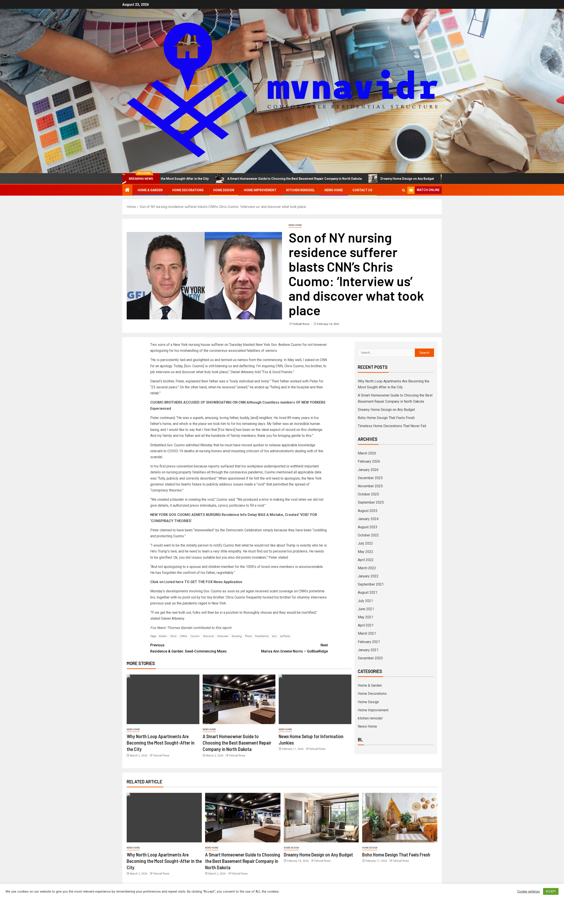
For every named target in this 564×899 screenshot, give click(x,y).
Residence (262, 636)
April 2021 (366, 625)
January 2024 (368, 519)
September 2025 (371, 502)
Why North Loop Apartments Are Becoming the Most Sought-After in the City (161, 742)
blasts (163, 636)
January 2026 (368, 470)
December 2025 (370, 478)
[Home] (127, 190)
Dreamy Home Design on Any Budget (358, 178)
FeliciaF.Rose (301, 324)
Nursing (237, 636)
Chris (173, 636)
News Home (334, 190)
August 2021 (367, 592)
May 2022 (365, 552)
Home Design (223, 190)
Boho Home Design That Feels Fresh (430, 178)
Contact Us (362, 190)
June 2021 (366, 609)
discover (208, 636)
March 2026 (367, 453)
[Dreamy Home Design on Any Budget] (321, 817)
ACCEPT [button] (551, 891)
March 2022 (367, 568)
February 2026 (369, 461)
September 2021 (371, 584)
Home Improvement (260, 190)
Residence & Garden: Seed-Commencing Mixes (188, 648)
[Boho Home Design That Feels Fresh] (399, 817)
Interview (222, 636)
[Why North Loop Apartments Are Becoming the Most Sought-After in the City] (163, 699)
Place (248, 636)
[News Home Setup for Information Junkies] (315, 699)
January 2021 (368, 650)
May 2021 (365, 617)
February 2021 (369, 642)
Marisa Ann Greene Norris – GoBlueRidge (294, 648)
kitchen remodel (300, 190)
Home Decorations (188, 190)
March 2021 (367, 633)
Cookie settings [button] (528, 891)
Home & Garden (150, 190)
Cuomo (195, 636)
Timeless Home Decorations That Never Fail (392, 426)
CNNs (183, 636)
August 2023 (367, 527)
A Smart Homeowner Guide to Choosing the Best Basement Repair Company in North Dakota (245, 178)
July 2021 (365, 601)
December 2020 (370, 658)
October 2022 (368, 535)
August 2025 (367, 511)
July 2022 (365, 543)
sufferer (285, 636)
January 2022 (368, 576)
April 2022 (366, 560)
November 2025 (370, 486)
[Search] (403, 190)
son (274, 636)
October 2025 (368, 494)
